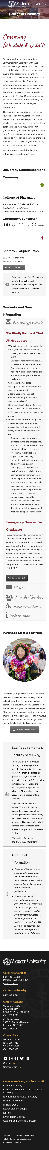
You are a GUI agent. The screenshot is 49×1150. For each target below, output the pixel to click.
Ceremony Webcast (15, 267)
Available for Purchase (26, 730)
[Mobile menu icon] (5, 4)
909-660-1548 (18, 578)
